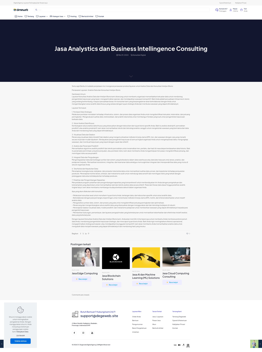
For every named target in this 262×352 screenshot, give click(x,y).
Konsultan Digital (139, 55)
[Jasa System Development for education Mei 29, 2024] (256, 344)
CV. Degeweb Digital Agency (86, 345)
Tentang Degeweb (179, 317)
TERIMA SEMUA (21, 341)
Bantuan (135, 320)
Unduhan (135, 332)
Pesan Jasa (156, 320)
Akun (154, 324)
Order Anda (136, 317)
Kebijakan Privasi (178, 324)
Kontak (175, 328)
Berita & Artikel (157, 328)
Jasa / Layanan (157, 317)
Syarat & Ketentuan (179, 320)
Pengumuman (137, 324)
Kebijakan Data (22, 332)
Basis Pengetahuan (139, 328)
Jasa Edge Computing (85, 273)
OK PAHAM (20, 336)
